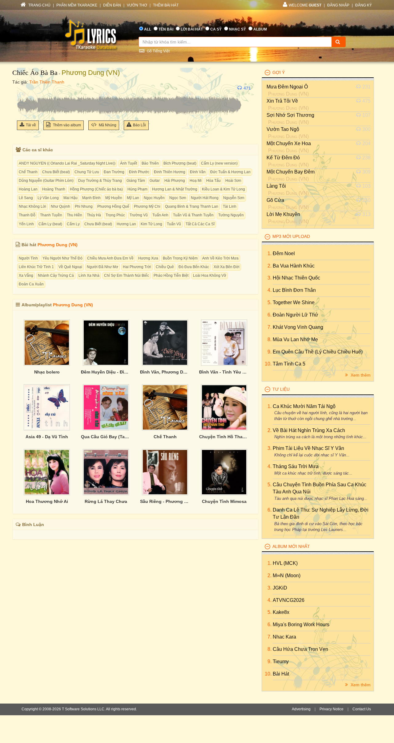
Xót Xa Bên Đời (226, 267)
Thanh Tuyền (51, 215)
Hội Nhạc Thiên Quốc (296, 277)
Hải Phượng (174, 180)
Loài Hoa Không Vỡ (209, 275)
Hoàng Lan (28, 189)
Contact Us (361, 709)
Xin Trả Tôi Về (282, 101)
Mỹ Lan (133, 198)
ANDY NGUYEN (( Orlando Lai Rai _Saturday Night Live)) (67, 163)
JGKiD (280, 587)
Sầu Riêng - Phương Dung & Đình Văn (165, 501)
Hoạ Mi (196, 180)
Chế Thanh (28, 172)
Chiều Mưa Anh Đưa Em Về (110, 258)
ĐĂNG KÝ (363, 5)
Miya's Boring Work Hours (301, 624)
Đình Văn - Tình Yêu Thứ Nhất (224, 371)
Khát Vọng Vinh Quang (298, 327)
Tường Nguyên (231, 215)
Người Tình (28, 258)
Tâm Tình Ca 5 (289, 363)
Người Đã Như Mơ (102, 267)
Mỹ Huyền (113, 198)
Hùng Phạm (137, 189)
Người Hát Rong (205, 198)
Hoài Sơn (233, 180)
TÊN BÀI (166, 29)
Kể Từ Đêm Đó (283, 157)
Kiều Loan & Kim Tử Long (223, 189)
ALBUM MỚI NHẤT (291, 546)
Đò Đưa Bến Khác (194, 267)
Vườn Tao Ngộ (283, 129)
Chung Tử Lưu (86, 172)
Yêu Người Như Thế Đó (62, 258)
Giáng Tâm (136, 180)
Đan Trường (114, 172)
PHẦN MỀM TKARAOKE (76, 5)
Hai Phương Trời (137, 267)
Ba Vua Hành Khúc (294, 265)
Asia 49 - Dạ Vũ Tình (47, 436)
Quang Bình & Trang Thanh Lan (191, 206)
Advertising (301, 709)
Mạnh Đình (91, 198)
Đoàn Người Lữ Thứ (295, 314)
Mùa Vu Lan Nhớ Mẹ (295, 339)
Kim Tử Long (151, 224)
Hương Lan (126, 224)
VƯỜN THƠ (137, 5)
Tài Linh (229, 206)
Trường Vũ (139, 215)
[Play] (23, 88)
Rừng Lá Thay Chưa (106, 501)
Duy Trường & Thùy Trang (100, 180)
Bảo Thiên (150, 163)
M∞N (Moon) (286, 575)
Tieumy (281, 661)
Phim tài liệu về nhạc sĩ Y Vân (308, 448)
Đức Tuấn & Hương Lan (230, 172)
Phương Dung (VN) (91, 72)
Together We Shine (294, 302)
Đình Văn (198, 172)
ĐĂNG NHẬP (338, 5)
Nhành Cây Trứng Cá (56, 275)
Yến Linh (26, 224)
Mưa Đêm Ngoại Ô (287, 86)
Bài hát (281, 673)
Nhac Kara (284, 636)
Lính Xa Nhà (88, 275)
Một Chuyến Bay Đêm (291, 171)
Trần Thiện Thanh (46, 82)
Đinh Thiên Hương (169, 172)
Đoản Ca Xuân (31, 284)
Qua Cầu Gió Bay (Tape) (106, 436)
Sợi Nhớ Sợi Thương (290, 115)
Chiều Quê (165, 267)
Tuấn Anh (160, 215)
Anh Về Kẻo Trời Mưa (220, 258)
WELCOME (305, 5)
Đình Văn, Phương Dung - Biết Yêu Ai (165, 371)
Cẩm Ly (73, 224)
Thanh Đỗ (27, 215)
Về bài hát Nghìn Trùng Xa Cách (309, 430)
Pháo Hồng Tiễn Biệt (171, 275)
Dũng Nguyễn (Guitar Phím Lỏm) (46, 180)
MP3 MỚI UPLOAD (291, 236)
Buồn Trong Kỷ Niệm (180, 258)
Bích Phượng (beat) (179, 163)
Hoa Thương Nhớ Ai (47, 501)
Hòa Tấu (213, 180)
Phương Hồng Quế (113, 206)
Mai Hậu (70, 198)
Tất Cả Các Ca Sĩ (200, 224)
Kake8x (281, 612)
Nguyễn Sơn (233, 198)
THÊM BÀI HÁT (166, 5)
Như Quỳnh (60, 206)
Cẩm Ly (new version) (219, 163)
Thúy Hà (94, 215)
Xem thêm (360, 375)
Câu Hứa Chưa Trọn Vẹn (300, 649)
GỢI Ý (278, 72)
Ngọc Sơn (177, 198)
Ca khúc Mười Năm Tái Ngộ (304, 406)
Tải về (31, 125)
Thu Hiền (74, 215)
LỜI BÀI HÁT (192, 29)
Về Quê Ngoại (70, 267)
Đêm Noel (284, 253)
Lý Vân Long (48, 198)
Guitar (155, 180)
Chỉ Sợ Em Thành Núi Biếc (126, 275)
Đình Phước (139, 172)
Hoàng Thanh (53, 189)
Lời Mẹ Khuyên (283, 214)
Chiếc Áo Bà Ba (35, 72)
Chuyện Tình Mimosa (224, 501)
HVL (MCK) (285, 563)
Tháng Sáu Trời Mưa (296, 466)
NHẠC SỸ (237, 29)
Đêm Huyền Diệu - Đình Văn (106, 371)
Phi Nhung (84, 206)
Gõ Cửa (275, 200)
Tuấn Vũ (174, 224)
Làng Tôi (276, 186)
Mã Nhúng (107, 125)
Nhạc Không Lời (32, 206)
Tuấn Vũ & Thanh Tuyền (193, 215)
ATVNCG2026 (288, 600)
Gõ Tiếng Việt (158, 51)
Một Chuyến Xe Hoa (289, 143)
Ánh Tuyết (128, 163)
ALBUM (260, 29)
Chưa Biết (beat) (56, 172)
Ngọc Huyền (154, 198)
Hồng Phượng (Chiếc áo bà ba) (96, 189)
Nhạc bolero (47, 371)
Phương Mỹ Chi (147, 206)
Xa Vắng (26, 275)
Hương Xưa (148, 258)
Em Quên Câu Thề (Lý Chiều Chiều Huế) (318, 351)
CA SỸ (216, 29)
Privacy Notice (332, 709)
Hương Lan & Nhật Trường (174, 189)
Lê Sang (26, 198)
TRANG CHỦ (38, 5)
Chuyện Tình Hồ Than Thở (224, 436)
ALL (147, 29)
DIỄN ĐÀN (112, 5)
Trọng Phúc (115, 215)
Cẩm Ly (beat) (50, 224)
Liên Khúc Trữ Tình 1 (36, 267)
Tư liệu (281, 389)
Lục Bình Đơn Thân (294, 290)
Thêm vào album (66, 125)
